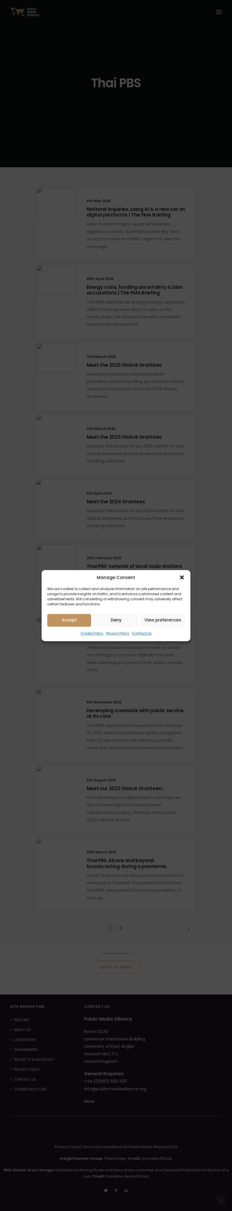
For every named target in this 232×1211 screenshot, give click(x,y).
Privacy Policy (117, 633)
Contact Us (142, 633)
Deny (116, 620)
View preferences (162, 620)
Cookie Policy (92, 633)
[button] (182, 577)
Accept (69, 620)
